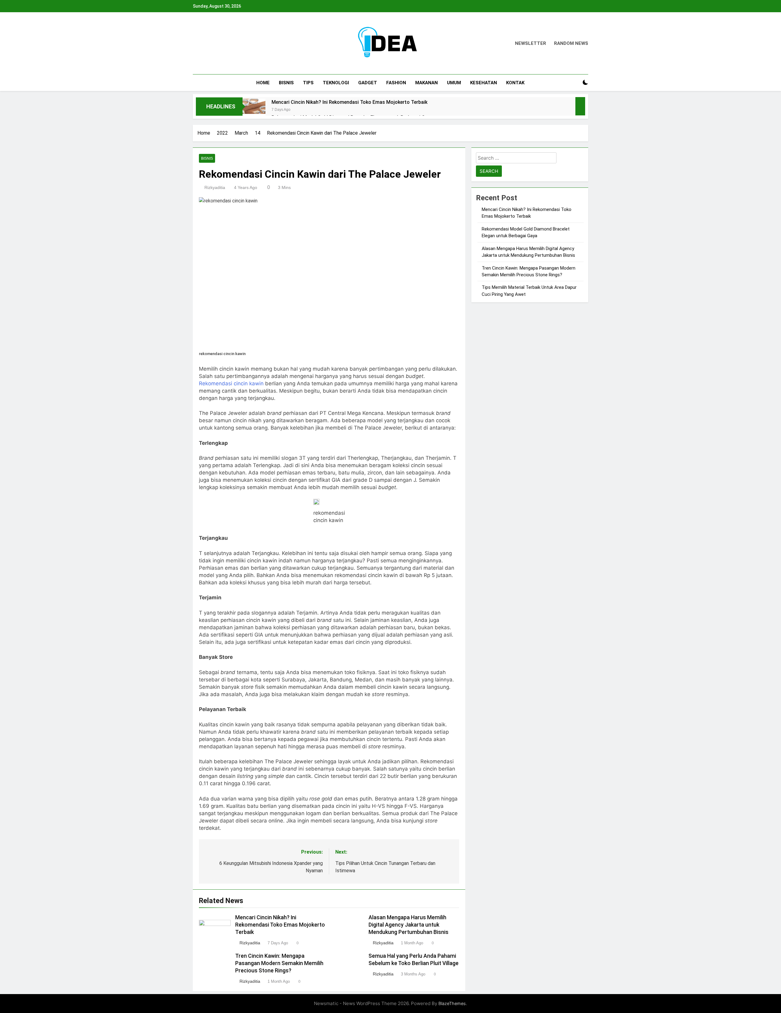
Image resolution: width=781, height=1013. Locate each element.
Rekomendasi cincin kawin (231, 383)
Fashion (396, 82)
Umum (454, 82)
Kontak (515, 82)
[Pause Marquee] (580, 106)
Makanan (426, 82)
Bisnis (286, 82)
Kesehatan (483, 82)
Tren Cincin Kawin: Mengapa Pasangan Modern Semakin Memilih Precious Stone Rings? (279, 963)
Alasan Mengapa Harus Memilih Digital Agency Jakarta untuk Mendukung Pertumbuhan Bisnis (408, 924)
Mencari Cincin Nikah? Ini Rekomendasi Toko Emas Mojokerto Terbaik (349, 102)
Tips (308, 82)
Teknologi (336, 82)
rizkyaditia (214, 187)
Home (263, 82)
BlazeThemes (452, 1003)
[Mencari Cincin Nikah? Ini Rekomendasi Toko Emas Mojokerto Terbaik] (254, 110)
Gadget (367, 82)
